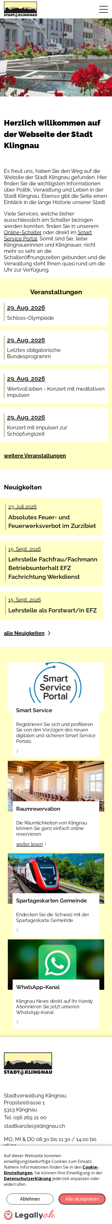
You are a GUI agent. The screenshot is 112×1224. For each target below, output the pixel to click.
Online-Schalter (23, 232)
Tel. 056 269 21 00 (25, 1117)
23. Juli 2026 (22, 506)
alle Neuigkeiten (24, 633)
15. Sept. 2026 (24, 549)
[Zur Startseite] (28, 9)
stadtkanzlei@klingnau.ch (34, 1126)
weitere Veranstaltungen (35, 456)
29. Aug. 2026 (26, 307)
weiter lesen (29, 844)
